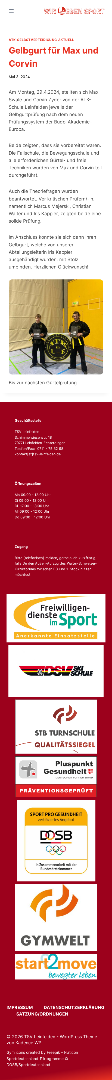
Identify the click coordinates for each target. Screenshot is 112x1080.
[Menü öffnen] (12, 11)
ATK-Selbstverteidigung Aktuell (41, 40)
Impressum (25, 1007)
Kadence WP (28, 1042)
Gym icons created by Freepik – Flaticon (42, 1052)
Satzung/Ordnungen (42, 1014)
